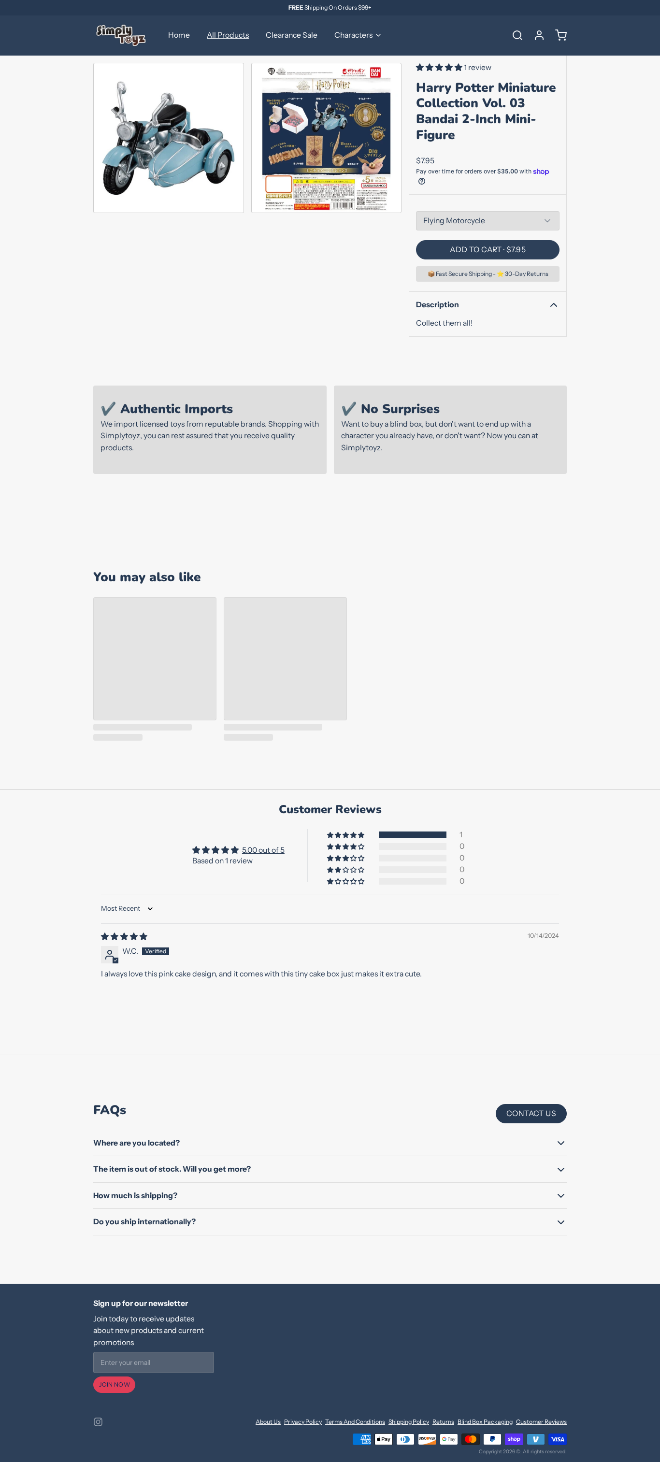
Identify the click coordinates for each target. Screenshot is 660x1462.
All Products (228, 35)
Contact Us (531, 1113)
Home (179, 35)
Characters (353, 35)
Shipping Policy (408, 1421)
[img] (124, 936)
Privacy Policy (303, 1421)
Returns (443, 1421)
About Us (268, 1421)
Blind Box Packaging (485, 1421)
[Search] (514, 35)
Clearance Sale (291, 35)
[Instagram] (98, 1422)
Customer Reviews (541, 1421)
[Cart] (557, 35)
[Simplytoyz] (122, 35)
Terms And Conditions (355, 1421)
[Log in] (536, 35)
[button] (440, 67)
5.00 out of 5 (263, 850)
